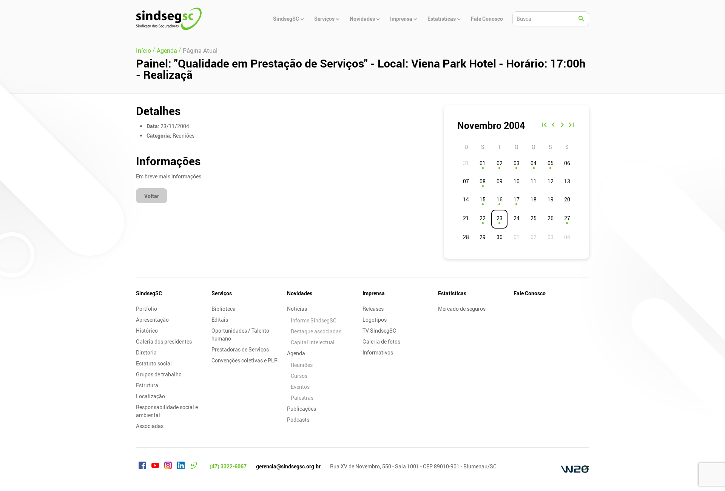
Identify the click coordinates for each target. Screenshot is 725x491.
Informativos (377, 352)
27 (567, 218)
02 (500, 163)
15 (483, 199)
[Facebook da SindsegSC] (142, 466)
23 (500, 218)
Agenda (296, 353)
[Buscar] (581, 18)
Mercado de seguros (462, 308)
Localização (150, 396)
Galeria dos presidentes (164, 341)
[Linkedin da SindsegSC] (181, 466)
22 (483, 218)
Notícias (297, 308)
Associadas (150, 426)
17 (517, 199)
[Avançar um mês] (562, 125)
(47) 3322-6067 (228, 466)
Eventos (300, 386)
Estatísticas (452, 293)
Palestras (302, 397)
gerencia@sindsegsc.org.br (288, 466)
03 (517, 163)
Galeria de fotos (381, 341)
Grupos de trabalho (159, 374)
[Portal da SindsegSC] (193, 466)
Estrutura (147, 385)
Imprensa (373, 293)
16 (500, 199)
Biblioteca (223, 308)
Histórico (147, 330)
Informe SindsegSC (313, 320)
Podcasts (298, 419)
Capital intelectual (313, 342)
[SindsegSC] (169, 19)
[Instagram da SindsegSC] (168, 466)
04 (534, 163)
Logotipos (374, 319)
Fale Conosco (530, 293)
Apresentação (152, 319)
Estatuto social (154, 363)
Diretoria (146, 352)
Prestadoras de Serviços (240, 349)
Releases (373, 308)
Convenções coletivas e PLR (244, 360)
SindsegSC (149, 293)
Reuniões (302, 364)
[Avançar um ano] (571, 125)
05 (551, 163)
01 (483, 163)
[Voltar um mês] (553, 125)
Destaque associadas (316, 331)
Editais (219, 319)
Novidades (299, 293)
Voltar (151, 195)
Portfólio (146, 308)
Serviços (221, 293)
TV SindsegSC (379, 330)
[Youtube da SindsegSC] (155, 466)
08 (483, 181)
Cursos (299, 375)
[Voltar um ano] (544, 125)
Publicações (301, 408)
